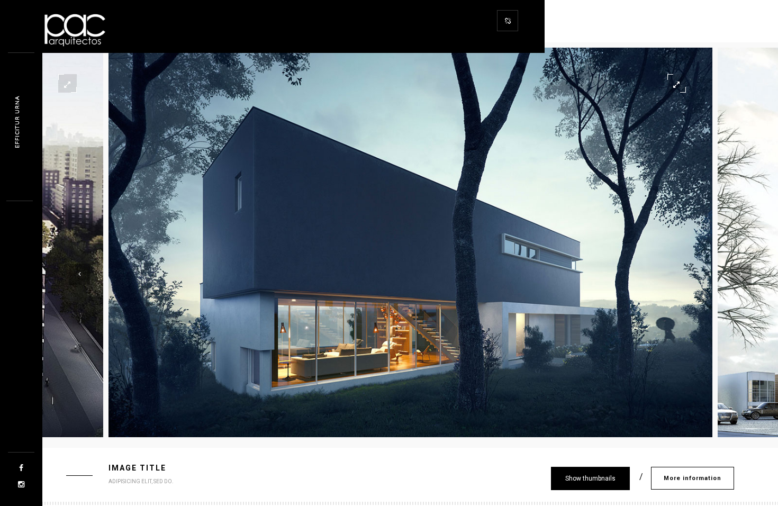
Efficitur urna (17, 122)
